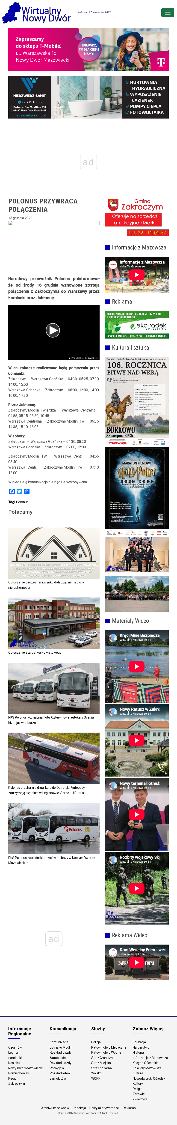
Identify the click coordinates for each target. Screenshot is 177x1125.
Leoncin (14, 1052)
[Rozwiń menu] (167, 12)
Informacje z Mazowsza (150, 1058)
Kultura (138, 1073)
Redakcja (79, 1108)
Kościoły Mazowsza (147, 1068)
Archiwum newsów (55, 1108)
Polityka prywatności (104, 1108)
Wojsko (96, 1073)
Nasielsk (14, 1063)
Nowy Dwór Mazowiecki (25, 1068)
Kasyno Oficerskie (146, 1063)
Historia (138, 1052)
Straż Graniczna (103, 1058)
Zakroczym (16, 1083)
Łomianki (15, 1058)
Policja (96, 1042)
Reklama (129, 1108)
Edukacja (139, 1042)
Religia (137, 1089)
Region (13, 1078)
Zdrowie (139, 1094)
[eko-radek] (137, 325)
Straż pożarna (101, 1068)
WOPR (95, 1078)
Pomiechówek (18, 1073)
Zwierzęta (140, 1099)
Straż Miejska (101, 1063)
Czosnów (15, 1047)
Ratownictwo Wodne (106, 1052)
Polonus (22, 502)
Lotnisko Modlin (61, 1047)
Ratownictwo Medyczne (108, 1047)
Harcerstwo (141, 1047)
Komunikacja (59, 1042)
